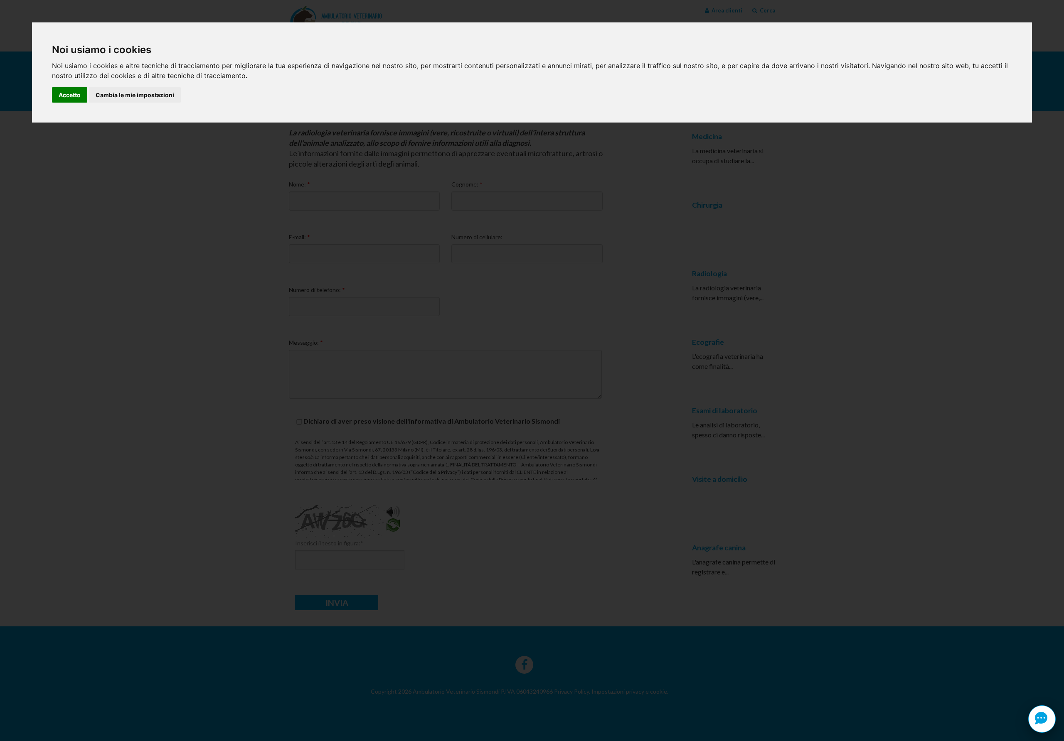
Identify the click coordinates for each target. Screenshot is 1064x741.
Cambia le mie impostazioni (135, 94)
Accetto (70, 94)
